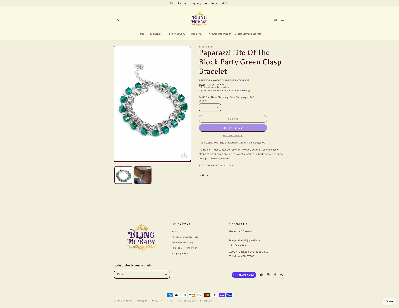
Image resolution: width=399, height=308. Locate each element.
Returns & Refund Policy (184, 248)
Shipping (203, 87)
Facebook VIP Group (183, 242)
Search (175, 231)
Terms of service (174, 301)
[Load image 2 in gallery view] (142, 175)
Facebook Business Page (185, 237)
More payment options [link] (233, 135)
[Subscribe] (166, 274)
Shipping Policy (180, 253)
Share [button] (205, 175)
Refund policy (142, 301)
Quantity (203, 101)
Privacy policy (157, 301)
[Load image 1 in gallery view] (123, 175)
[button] (117, 19)
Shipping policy (190, 301)
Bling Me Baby (127, 301)
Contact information (208, 301)
